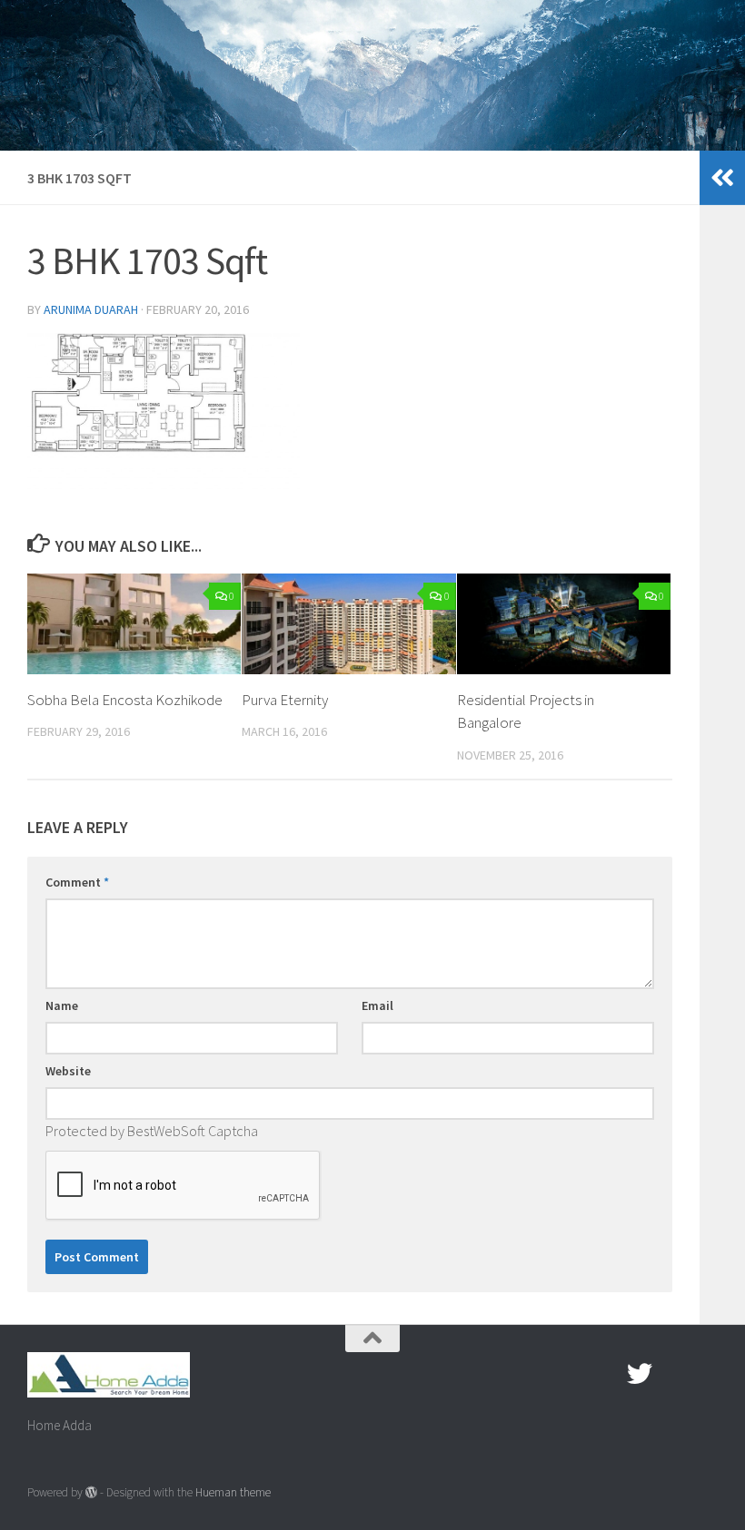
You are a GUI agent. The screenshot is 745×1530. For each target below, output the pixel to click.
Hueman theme (233, 1492)
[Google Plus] (672, 1374)
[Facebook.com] (607, 1374)
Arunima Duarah (91, 309)
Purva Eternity (285, 700)
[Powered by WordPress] (91, 1492)
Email (377, 1005)
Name (61, 1005)
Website (68, 1071)
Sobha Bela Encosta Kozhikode (125, 700)
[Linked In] (705, 1374)
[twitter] (639, 1374)
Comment (77, 882)
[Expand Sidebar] (722, 178)
